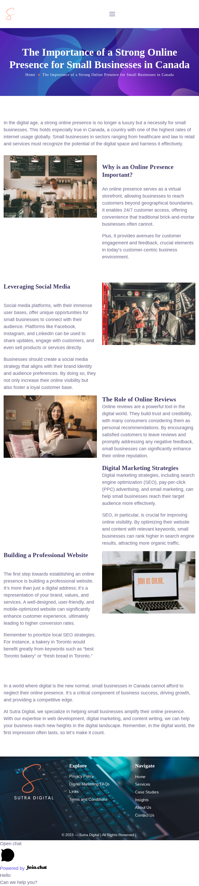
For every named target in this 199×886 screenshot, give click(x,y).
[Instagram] (43, 803)
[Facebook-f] (34, 803)
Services (142, 784)
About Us (143, 807)
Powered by (13, 868)
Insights (141, 800)
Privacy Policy (81, 776)
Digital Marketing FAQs (89, 784)
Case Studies (147, 792)
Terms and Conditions (88, 799)
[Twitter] (25, 803)
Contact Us (144, 815)
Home (30, 75)
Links (74, 792)
